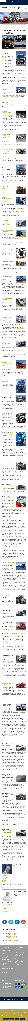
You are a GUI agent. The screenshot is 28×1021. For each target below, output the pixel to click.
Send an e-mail (5, 905)
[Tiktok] (22, 987)
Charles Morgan (6, 134)
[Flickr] (16, 987)
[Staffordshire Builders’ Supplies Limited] (21, 681)
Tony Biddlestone (12, 180)
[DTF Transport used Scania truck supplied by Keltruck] (21, 413)
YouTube (4, 881)
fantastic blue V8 (16, 458)
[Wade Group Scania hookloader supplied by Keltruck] (21, 562)
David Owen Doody (6, 396)
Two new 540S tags (6, 115)
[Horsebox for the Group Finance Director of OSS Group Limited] (21, 793)
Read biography (5, 877)
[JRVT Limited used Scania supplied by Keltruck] (21, 220)
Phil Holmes (16, 238)
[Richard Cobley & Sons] (21, 622)
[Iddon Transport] (21, 595)
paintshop (4, 293)
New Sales (8, 38)
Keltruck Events (20, 46)
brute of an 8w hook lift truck (8, 589)
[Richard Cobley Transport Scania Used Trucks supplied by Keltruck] (21, 111)
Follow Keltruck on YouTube (11, 936)
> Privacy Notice (19, 964)
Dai (25, 95)
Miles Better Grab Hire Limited (6, 343)
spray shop (13, 449)
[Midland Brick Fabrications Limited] (21, 829)
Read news (4, 878)
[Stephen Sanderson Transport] (21, 610)
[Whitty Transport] (21, 88)
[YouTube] (25, 984)
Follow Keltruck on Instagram (11, 937)
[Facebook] (16, 984)
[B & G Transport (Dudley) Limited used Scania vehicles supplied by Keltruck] (21, 276)
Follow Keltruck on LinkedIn (11, 940)
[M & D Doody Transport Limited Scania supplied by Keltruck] (21, 395)
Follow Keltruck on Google (11, 939)
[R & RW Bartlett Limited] (21, 743)
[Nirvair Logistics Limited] (21, 52)
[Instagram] (22, 984)
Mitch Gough (7, 419)
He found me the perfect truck (7, 59)
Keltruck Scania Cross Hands (9, 96)
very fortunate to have (17, 144)
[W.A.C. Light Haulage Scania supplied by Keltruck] (21, 249)
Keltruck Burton (5, 727)
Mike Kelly (21, 807)
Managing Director (6, 317)
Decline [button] (17, 1019)
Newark (6, 506)
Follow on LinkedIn (6, 910)
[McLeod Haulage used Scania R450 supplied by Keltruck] (21, 315)
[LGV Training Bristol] (21, 496)
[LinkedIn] (19, 987)
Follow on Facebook (6, 907)
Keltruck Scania (22, 403)
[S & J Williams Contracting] (21, 655)
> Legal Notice (18, 960)
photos (6, 102)
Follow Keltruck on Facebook (11, 932)
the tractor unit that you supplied (8, 470)
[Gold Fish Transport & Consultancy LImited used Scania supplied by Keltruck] (21, 230)
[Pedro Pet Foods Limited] (21, 484)
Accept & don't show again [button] (8, 1019)
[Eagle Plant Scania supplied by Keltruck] (21, 462)
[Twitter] (19, 984)
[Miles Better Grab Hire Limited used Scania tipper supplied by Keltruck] (21, 342)
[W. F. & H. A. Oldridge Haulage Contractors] (21, 432)
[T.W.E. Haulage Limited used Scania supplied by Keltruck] (21, 261)
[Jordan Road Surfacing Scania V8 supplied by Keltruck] (21, 149)
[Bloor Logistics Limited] (21, 704)
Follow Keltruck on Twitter (11, 933)
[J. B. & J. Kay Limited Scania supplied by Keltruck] (21, 380)
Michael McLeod (6, 315)
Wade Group (11, 562)
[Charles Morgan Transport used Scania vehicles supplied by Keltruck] (21, 134)
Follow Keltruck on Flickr (10, 934)
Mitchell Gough (13, 403)
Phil (8, 385)
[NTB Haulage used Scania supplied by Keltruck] (21, 186)
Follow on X (5, 875)
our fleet (11, 176)
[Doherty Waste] (21, 774)
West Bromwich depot (7, 642)
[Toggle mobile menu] (25, 8)
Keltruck (10, 417)
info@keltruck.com (18, 3)
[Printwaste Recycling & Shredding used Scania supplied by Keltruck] (21, 298)
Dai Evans (9, 192)
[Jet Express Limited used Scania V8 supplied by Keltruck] (21, 165)
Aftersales (8, 46)
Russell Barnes (5, 347)
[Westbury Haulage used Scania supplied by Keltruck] (21, 197)
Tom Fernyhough (6, 413)
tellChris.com (5, 887)
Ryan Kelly (4, 56)
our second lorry (6, 235)
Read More (22, 1019)
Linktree (4, 880)
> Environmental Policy (20, 952)
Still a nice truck (6, 368)
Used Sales (20, 38)
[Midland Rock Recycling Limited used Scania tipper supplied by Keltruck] (21, 361)
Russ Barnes (11, 158)
